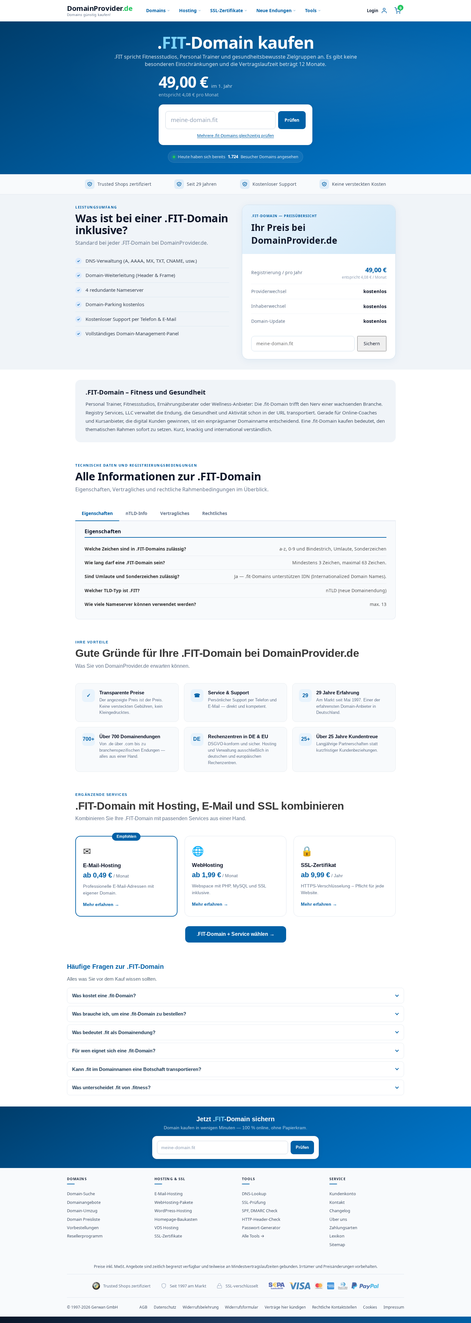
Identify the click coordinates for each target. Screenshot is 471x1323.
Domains (156, 10)
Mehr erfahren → (101, 904)
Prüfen (292, 120)
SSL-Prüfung (254, 1202)
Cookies (370, 1307)
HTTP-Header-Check (261, 1219)
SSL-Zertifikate (226, 10)
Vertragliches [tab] (174, 513)
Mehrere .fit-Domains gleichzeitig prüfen (235, 135)
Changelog (339, 1210)
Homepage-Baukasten (175, 1219)
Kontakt (337, 1202)
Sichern (372, 343)
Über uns (338, 1219)
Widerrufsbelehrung (201, 1307)
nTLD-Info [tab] (136, 513)
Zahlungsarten (343, 1227)
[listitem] (235, 995)
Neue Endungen (274, 10)
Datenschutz (165, 1307)
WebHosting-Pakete (173, 1202)
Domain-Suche (81, 1193)
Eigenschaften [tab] (97, 513)
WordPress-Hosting (173, 1210)
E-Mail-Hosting (168, 1193)
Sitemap (337, 1244)
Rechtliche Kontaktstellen (334, 1307)
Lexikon (336, 1236)
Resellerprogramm (85, 1236)
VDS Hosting (166, 1227)
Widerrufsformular (241, 1307)
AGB (143, 1307)
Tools (311, 10)
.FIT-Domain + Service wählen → (236, 934)
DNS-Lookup (254, 1193)
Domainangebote (84, 1202)
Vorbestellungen (83, 1227)
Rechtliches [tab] (214, 513)
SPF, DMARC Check (259, 1210)
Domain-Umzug (82, 1210)
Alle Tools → (253, 1236)
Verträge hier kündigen (285, 1307)
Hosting (188, 10)
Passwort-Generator (261, 1227)
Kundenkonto (342, 1193)
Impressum (394, 1307)
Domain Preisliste (83, 1219)
